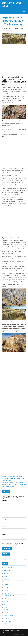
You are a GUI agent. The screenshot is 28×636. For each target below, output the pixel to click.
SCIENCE (6, 613)
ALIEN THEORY (8, 568)
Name (4, 519)
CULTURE (6, 584)
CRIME (6, 582)
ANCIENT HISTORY (9, 570)
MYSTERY (6, 599)
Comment (5, 500)
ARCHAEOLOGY (8, 573)
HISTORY (6, 593)
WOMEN (6, 618)
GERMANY (7, 590)
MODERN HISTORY (9, 596)
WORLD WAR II (8, 624)
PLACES (6, 610)
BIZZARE (6, 579)
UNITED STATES (8, 615)
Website (4, 534)
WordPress (16, 634)
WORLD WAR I (8, 621)
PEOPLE (6, 607)
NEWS (22, 28)
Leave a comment (8, 30)
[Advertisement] (14, 59)
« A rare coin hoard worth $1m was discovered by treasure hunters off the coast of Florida (13, 478)
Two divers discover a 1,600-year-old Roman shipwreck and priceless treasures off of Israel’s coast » (14, 484)
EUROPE (6, 587)
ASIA (5, 576)
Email (3, 527)
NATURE (18, 28)
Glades (22, 634)
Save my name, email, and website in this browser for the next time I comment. (13, 544)
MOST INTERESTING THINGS (11, 4)
